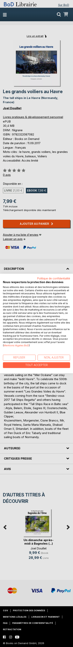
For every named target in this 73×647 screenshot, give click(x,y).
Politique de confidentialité (53, 278)
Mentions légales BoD (16, 345)
